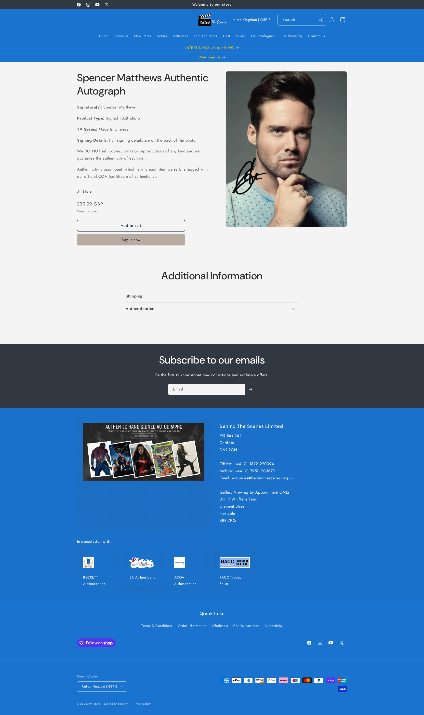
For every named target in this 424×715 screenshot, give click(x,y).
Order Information (192, 625)
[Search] (320, 19)
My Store (95, 704)
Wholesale (220, 625)
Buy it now (131, 240)
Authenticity (274, 625)
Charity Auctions (246, 625)
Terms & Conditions (157, 625)
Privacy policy (142, 704)
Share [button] (87, 191)
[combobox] (302, 19)
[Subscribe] (250, 389)
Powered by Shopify (115, 704)
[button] (264, 36)
